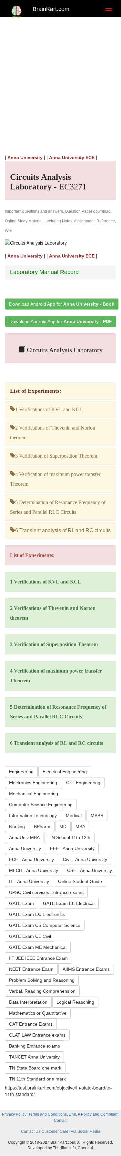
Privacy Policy (14, 1114)
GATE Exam (21, 903)
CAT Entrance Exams (31, 1024)
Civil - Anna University (85, 859)
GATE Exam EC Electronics (37, 914)
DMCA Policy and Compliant (93, 1114)
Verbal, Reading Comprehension (42, 991)
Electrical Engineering (65, 771)
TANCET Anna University (34, 1057)
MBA (80, 826)
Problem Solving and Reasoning (42, 980)
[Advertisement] (60, 83)
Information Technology (33, 815)
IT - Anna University (29, 881)
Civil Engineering (83, 782)
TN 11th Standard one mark (37, 1078)
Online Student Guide (80, 881)
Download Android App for (61, 304)
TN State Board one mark (35, 1067)
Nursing (17, 826)
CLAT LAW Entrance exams (37, 1035)
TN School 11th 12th (69, 837)
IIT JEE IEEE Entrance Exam (38, 958)
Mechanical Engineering (33, 793)
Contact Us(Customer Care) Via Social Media (60, 1131)
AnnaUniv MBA (24, 837)
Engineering (21, 771)
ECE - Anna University (31, 859)
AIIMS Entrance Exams (86, 969)
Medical (74, 815)
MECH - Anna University (33, 870)
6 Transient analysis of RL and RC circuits (63, 530)
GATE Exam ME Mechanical (37, 947)
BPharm (42, 826)
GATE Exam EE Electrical (69, 903)
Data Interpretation (28, 1002)
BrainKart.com (51, 9)
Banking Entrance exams (34, 1046)
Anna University (25, 157)
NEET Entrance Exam (31, 969)
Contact (60, 1120)
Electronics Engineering (33, 782)
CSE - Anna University (89, 870)
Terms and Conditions (47, 1114)
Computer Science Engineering (41, 804)
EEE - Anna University (72, 848)
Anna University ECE (72, 157)
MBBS (97, 815)
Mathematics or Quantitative (37, 1013)
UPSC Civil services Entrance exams (46, 892)
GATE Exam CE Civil (30, 936)
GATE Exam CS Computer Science (44, 925)
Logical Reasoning (75, 1002)
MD (62, 826)
